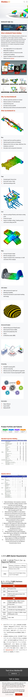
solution (12, 58)
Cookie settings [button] (9, 694)
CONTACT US (14, 673)
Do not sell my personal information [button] (13, 691)
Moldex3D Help (9, 649)
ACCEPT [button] (19, 694)
